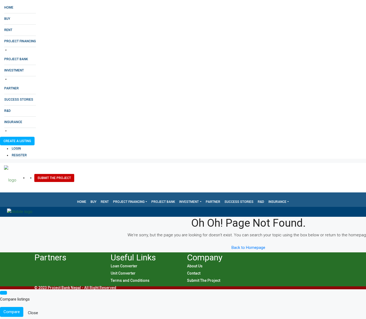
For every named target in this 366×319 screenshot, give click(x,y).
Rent (8, 30)
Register (19, 155)
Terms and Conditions (130, 280)
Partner (11, 88)
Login (16, 148)
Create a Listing (17, 141)
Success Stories (18, 99)
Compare (11, 311)
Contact (193, 273)
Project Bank (16, 59)
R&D (7, 111)
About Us (195, 266)
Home (8, 7)
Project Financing (20, 41)
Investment (14, 70)
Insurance (13, 122)
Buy (7, 19)
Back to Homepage (248, 247)
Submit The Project (54, 178)
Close (33, 312)
